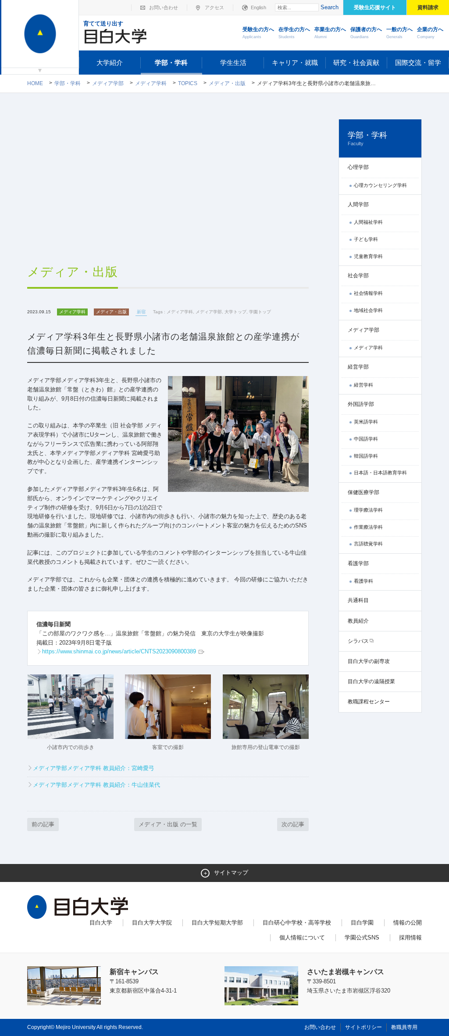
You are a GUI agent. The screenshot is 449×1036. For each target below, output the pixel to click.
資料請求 (427, 7)
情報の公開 (407, 922)
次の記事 (293, 824)
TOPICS (187, 83)
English (258, 7)
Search (330, 7)
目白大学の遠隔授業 (371, 681)
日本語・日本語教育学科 (380, 472)
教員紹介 (358, 621)
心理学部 (358, 167)
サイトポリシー (363, 1027)
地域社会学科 (368, 310)
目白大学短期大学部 (217, 922)
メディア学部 (108, 83)
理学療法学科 (368, 510)
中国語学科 (366, 438)
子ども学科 (366, 239)
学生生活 (233, 62)
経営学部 (358, 367)
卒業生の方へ (330, 32)
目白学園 (362, 922)
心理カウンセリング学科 (380, 185)
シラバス (358, 641)
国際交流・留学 (418, 62)
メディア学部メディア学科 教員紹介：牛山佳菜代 (96, 784)
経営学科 (363, 384)
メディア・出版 (227, 83)
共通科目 (358, 600)
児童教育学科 (368, 256)
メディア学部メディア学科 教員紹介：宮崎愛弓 (93, 768)
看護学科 (363, 581)
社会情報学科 (368, 293)
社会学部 (358, 275)
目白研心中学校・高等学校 (297, 922)
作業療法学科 (368, 527)
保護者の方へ (366, 32)
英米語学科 (366, 421)
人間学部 (358, 204)
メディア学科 (151, 83)
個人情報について (302, 937)
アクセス (214, 7)
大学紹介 (109, 62)
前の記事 (43, 824)
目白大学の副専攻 (369, 661)
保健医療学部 (363, 492)
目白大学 (100, 922)
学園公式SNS (362, 937)
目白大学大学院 (152, 922)
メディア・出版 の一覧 (168, 824)
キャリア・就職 (295, 62)
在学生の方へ (294, 32)
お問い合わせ (163, 7)
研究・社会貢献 (356, 62)
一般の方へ (399, 32)
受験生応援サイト (375, 7)
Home (35, 83)
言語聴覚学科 (368, 543)
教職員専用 (404, 1027)
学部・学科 (171, 62)
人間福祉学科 (368, 222)
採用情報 (410, 937)
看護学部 (358, 563)
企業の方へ (430, 32)
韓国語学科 (366, 456)
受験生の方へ (258, 32)
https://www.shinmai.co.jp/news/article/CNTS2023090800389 (120, 651)
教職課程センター (369, 702)
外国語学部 (361, 404)
